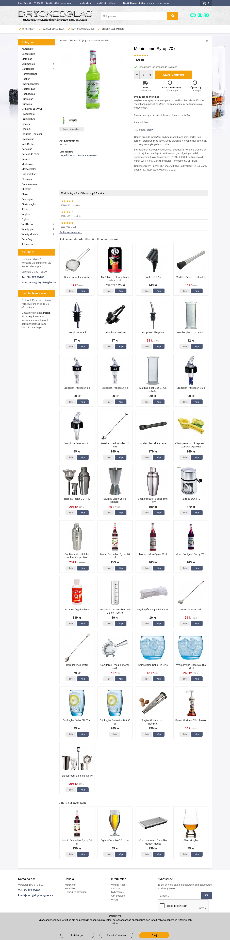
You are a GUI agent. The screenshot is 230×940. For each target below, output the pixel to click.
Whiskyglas (28, 229)
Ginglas (26, 124)
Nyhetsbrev (117, 892)
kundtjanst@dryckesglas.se (58, 3)
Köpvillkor (70, 888)
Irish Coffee (28, 144)
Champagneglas (31, 83)
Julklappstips (29, 244)
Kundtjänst (101, 3)
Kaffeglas (27, 148)
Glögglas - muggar (32, 133)
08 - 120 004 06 (35, 277)
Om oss (115, 888)
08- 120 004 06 (31, 890)
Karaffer (26, 159)
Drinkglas (27, 104)
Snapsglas (27, 199)
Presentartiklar (30, 184)
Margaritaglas (29, 168)
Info (71, 291)
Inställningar (77, 935)
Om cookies (118, 895)
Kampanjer (28, 48)
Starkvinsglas (29, 204)
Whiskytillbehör (30, 234)
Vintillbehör (28, 224)
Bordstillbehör (29, 73)
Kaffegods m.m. (31, 154)
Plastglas (27, 179)
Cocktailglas (28, 88)
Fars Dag (27, 239)
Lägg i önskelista (71, 129)
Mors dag (27, 58)
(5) (148, 56)
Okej (154, 935)
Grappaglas (28, 139)
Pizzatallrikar (29, 174)
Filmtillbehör (28, 119)
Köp (83, 291)
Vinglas (26, 214)
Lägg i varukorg (173, 74)
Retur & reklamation (76, 892)
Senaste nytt (28, 53)
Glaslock (26, 128)
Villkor (112, 3)
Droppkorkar (28, 113)
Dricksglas (27, 98)
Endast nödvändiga (116, 935)
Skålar (25, 194)
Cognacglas (28, 93)
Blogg (114, 899)
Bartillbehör (28, 68)
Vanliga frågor (86, 3)
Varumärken (28, 63)
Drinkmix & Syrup (32, 108)
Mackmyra (27, 164)
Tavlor (25, 209)
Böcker (26, 78)
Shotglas (26, 189)
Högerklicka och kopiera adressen (78, 155)
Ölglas (25, 219)
